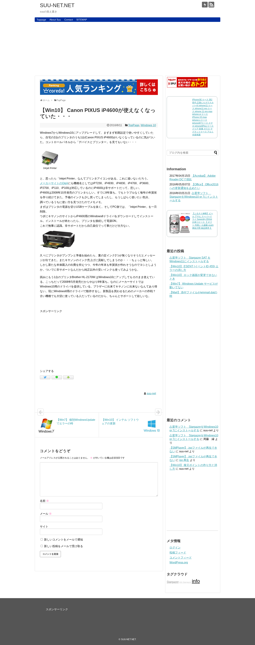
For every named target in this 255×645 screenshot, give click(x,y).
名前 (44, 500)
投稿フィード (177, 552)
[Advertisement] (127, 48)
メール (46, 513)
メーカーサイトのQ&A (54, 183)
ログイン (175, 547)
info (196, 581)
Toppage (41, 19)
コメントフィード (180, 557)
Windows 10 (148, 125)
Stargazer (173, 581)
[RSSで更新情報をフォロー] (211, 4)
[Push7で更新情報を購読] (205, 4)
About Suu (55, 19)
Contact (68, 19)
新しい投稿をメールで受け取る (63, 546)
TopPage (133, 125)
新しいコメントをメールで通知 (63, 539)
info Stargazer (185, 582)
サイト (44, 526)
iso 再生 (184, 460)
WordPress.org (178, 562)
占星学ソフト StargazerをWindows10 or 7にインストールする (193, 197)
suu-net (151, 393)
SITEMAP (81, 19)
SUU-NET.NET (57, 5)
